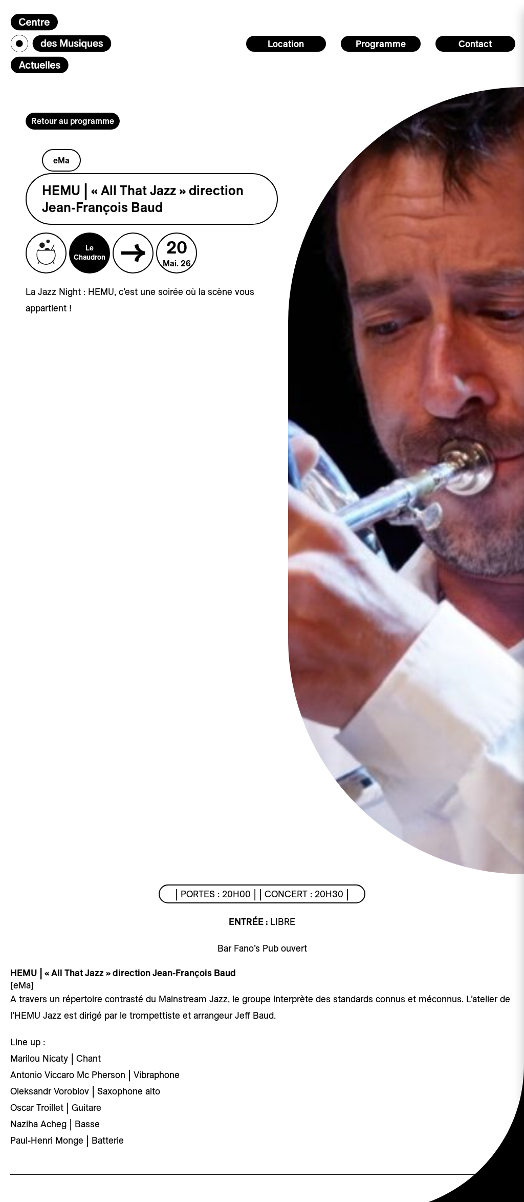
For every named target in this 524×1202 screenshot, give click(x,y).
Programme (381, 44)
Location (286, 44)
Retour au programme (72, 121)
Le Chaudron (89, 252)
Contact (475, 44)
